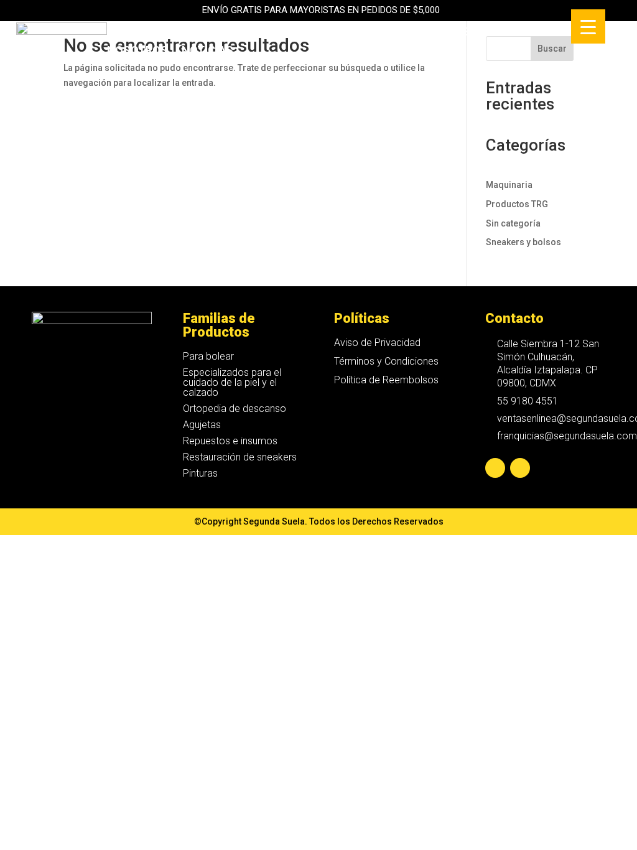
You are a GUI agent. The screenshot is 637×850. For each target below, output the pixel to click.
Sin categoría (513, 223)
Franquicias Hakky (453, 32)
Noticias (207, 51)
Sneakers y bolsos (523, 242)
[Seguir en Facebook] (495, 468)
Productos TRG (517, 204)
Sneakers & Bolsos (244, 32)
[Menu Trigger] (588, 26)
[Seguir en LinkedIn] (520, 468)
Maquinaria (349, 32)
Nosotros (137, 51)
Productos (140, 32)
